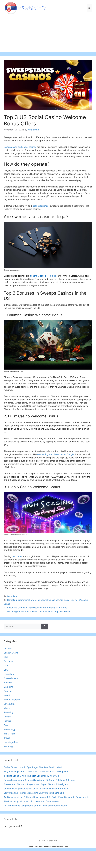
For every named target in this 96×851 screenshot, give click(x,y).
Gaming (8, 691)
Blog (6, 657)
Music (7, 708)
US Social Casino (69, 600)
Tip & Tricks (9, 733)
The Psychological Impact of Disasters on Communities (31, 801)
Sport (6, 725)
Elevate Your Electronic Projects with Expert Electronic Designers (36, 784)
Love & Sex (9, 704)
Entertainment (11, 678)
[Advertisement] (48, 34)
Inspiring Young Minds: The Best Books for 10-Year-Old (31, 776)
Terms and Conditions (47, 846)
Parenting (8, 712)
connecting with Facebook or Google (55, 454)
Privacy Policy (62, 846)
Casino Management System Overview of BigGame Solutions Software (39, 780)
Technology (9, 729)
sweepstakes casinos (48, 600)
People (7, 716)
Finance (8, 682)
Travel (7, 738)
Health (7, 695)
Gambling (12, 596)
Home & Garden (12, 699)
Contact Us (32, 846)
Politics (7, 721)
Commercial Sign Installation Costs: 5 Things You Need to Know (36, 788)
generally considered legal (43, 276)
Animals (8, 648)
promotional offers (27, 600)
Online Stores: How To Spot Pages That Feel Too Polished (33, 767)
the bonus (17, 556)
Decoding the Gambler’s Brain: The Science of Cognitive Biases (38, 611)
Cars (6, 665)
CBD (6, 670)
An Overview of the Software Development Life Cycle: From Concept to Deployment (46, 797)
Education (9, 674)
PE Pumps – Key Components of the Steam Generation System (35, 805)
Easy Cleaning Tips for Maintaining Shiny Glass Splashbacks (34, 793)
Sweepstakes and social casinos (20, 147)
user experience (40, 206)
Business (8, 661)
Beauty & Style (11, 653)
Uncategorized (11, 742)
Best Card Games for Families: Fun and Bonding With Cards (37, 607)
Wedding (8, 746)
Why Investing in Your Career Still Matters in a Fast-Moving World (36, 771)
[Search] (44, 627)
